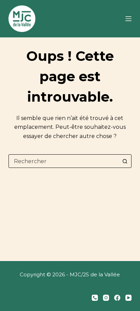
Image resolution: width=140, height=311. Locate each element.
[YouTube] (128, 298)
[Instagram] (106, 298)
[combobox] (64, 161)
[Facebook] (117, 298)
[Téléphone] (95, 298)
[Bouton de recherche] (124, 161)
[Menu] (128, 19)
